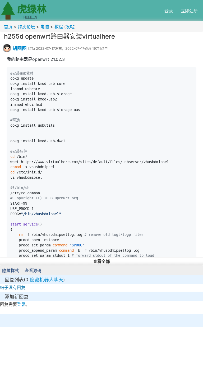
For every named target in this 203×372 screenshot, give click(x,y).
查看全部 (101, 261)
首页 (8, 26)
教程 (58, 26)
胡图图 (19, 48)
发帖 (70, 26)
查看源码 (33, 270)
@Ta (31, 48)
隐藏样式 (10, 270)
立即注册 (189, 10)
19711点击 (100, 48)
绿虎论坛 (26, 26)
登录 (168, 10)
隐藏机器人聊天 (46, 279)
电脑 (44, 26)
